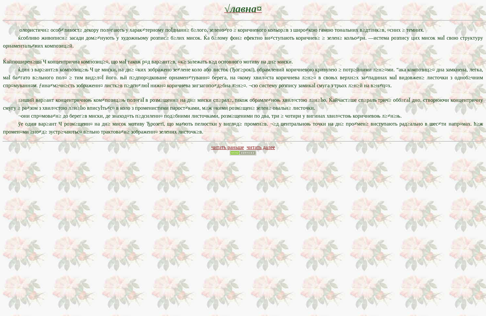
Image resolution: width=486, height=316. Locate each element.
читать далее (261, 147)
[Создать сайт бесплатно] (243, 153)
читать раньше (227, 147)
